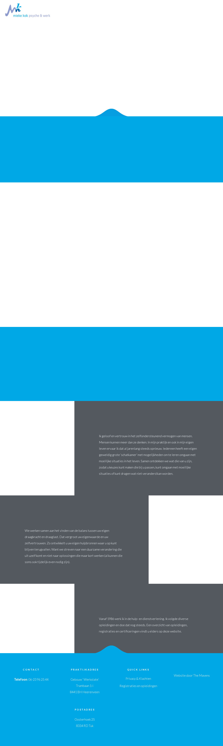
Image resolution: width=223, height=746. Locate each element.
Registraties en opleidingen (138, 686)
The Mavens (201, 675)
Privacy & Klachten (138, 678)
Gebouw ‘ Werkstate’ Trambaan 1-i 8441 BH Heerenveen (84, 685)
